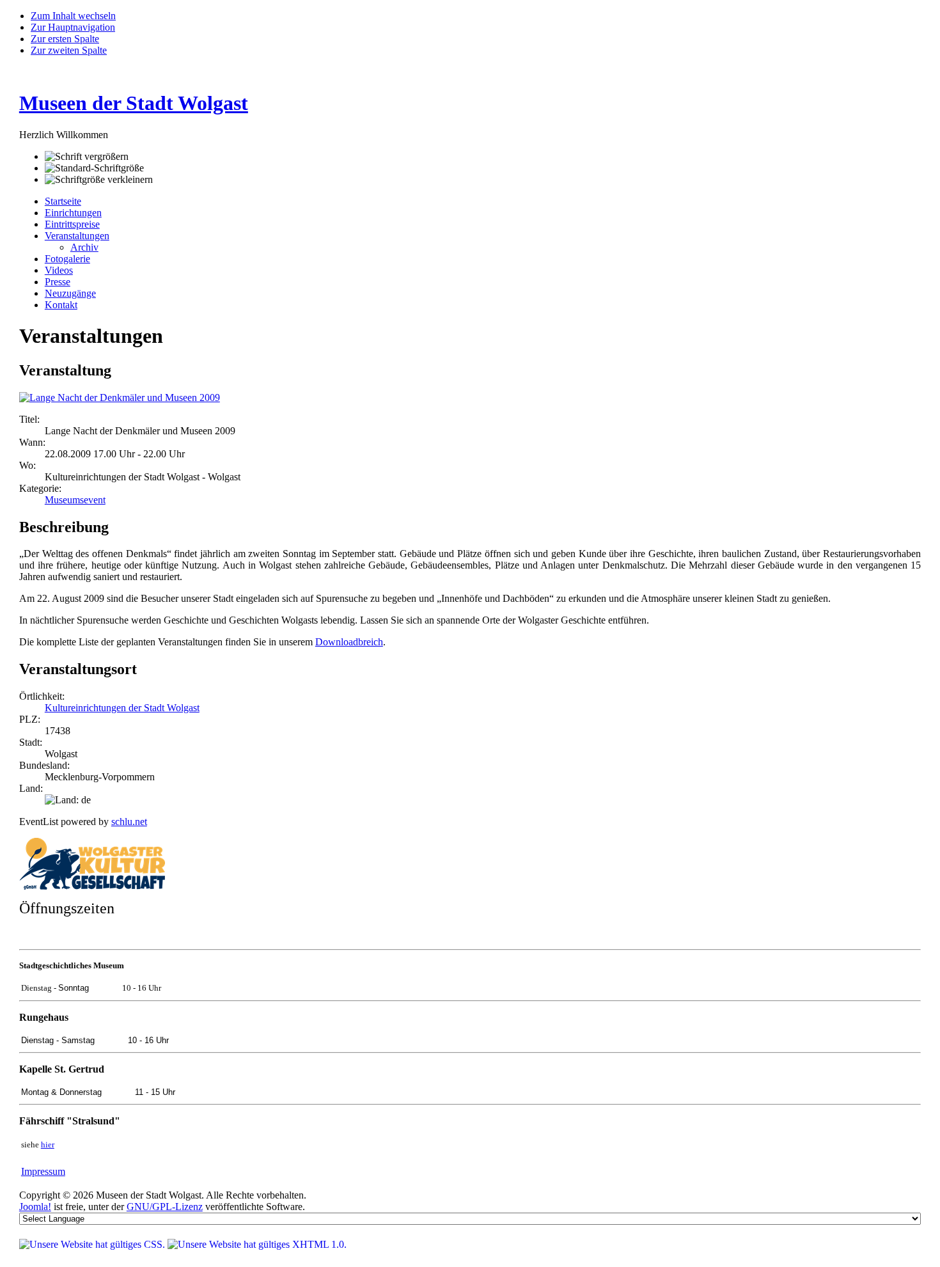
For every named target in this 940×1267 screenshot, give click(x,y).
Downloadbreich (349, 641)
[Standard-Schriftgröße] (94, 168)
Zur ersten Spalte (65, 38)
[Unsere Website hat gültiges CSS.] (93, 1244)
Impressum (43, 1171)
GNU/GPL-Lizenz (165, 1206)
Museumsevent (75, 499)
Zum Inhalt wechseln (73, 15)
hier (47, 1144)
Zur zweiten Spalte (69, 50)
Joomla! (35, 1206)
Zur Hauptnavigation (73, 27)
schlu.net (129, 821)
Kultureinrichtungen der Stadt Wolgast (122, 707)
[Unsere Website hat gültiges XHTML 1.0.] (257, 1244)
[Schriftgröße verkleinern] (99, 179)
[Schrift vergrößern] (87, 156)
